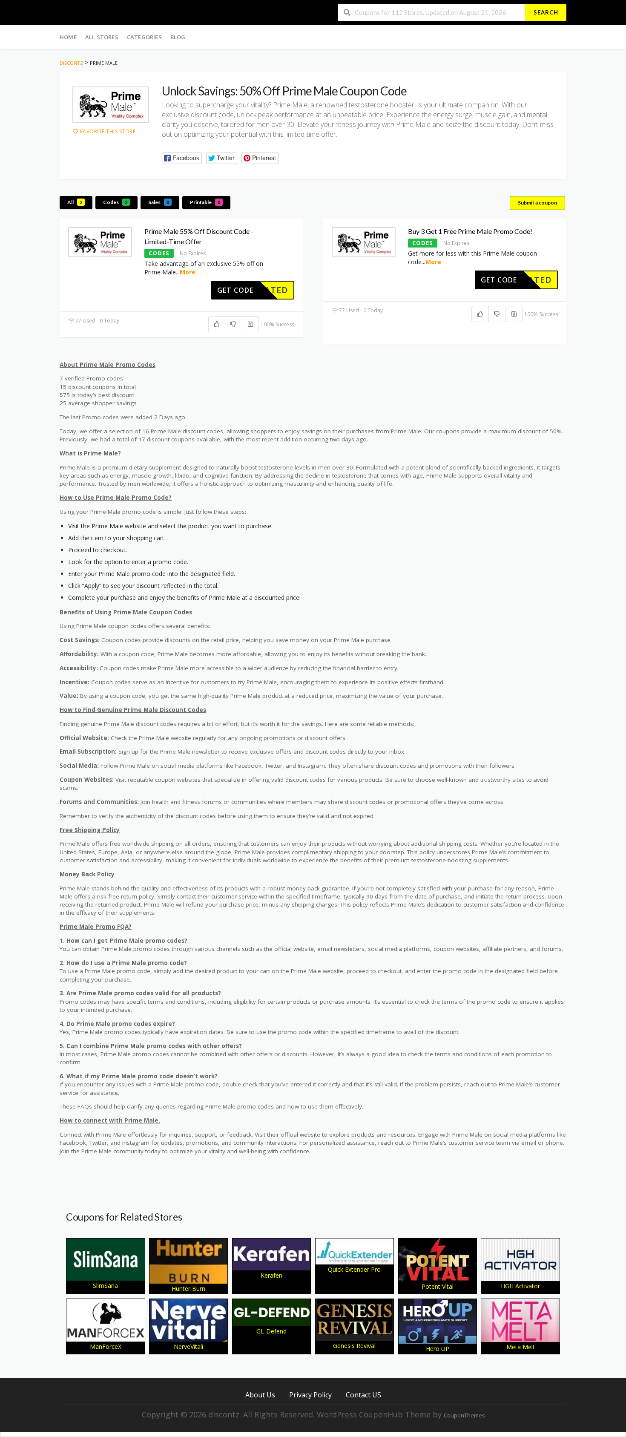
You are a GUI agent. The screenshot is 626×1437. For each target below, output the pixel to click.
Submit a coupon (537, 202)
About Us (260, 1394)
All (74, 202)
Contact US (363, 1394)
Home (68, 37)
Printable (205, 202)
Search (546, 12)
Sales (158, 202)
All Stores (101, 37)
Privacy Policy (310, 1394)
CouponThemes (464, 1415)
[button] (182, 158)
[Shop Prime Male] (110, 104)
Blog (178, 37)
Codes (115, 202)
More (187, 272)
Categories (144, 37)
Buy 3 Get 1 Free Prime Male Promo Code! (470, 231)
